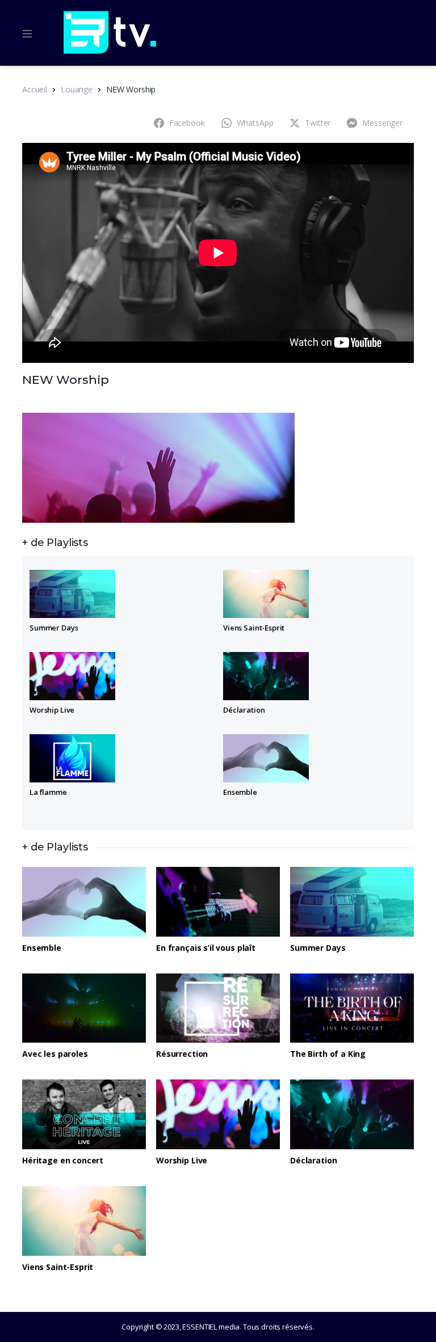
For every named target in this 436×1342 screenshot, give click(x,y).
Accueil (34, 89)
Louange (77, 89)
